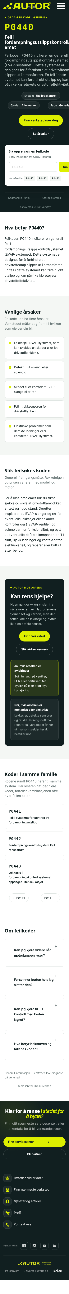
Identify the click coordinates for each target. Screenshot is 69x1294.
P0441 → (50, 898)
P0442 (43, 178)
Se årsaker (41, 134)
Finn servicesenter (21, 1142)
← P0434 (19, 898)
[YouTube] (44, 1246)
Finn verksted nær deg (41, 120)
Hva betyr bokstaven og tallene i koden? (33, 1046)
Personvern (12, 1270)
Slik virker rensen (34, 649)
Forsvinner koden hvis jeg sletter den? (34, 982)
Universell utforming (36, 1270)
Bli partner (34, 1154)
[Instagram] (34, 1246)
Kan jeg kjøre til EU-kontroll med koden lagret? (29, 1014)
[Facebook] (24, 1246)
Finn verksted (34, 636)
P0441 (30, 178)
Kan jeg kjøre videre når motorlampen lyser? (32, 952)
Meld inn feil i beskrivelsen (34, 1086)
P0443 (56, 178)
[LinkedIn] (55, 1246)
